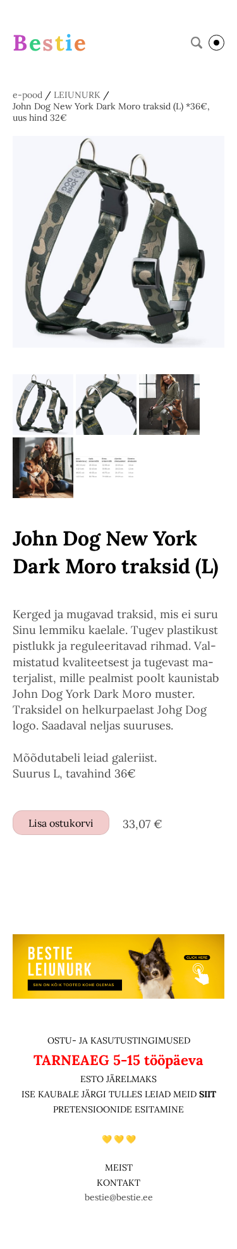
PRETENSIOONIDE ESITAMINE (118, 1109)
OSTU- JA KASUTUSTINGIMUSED (118, 1040)
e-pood (27, 95)
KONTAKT (118, 1182)
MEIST (119, 1167)
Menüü (216, 43)
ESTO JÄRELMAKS (118, 1079)
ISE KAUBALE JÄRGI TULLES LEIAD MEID (110, 1094)
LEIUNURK (77, 95)
